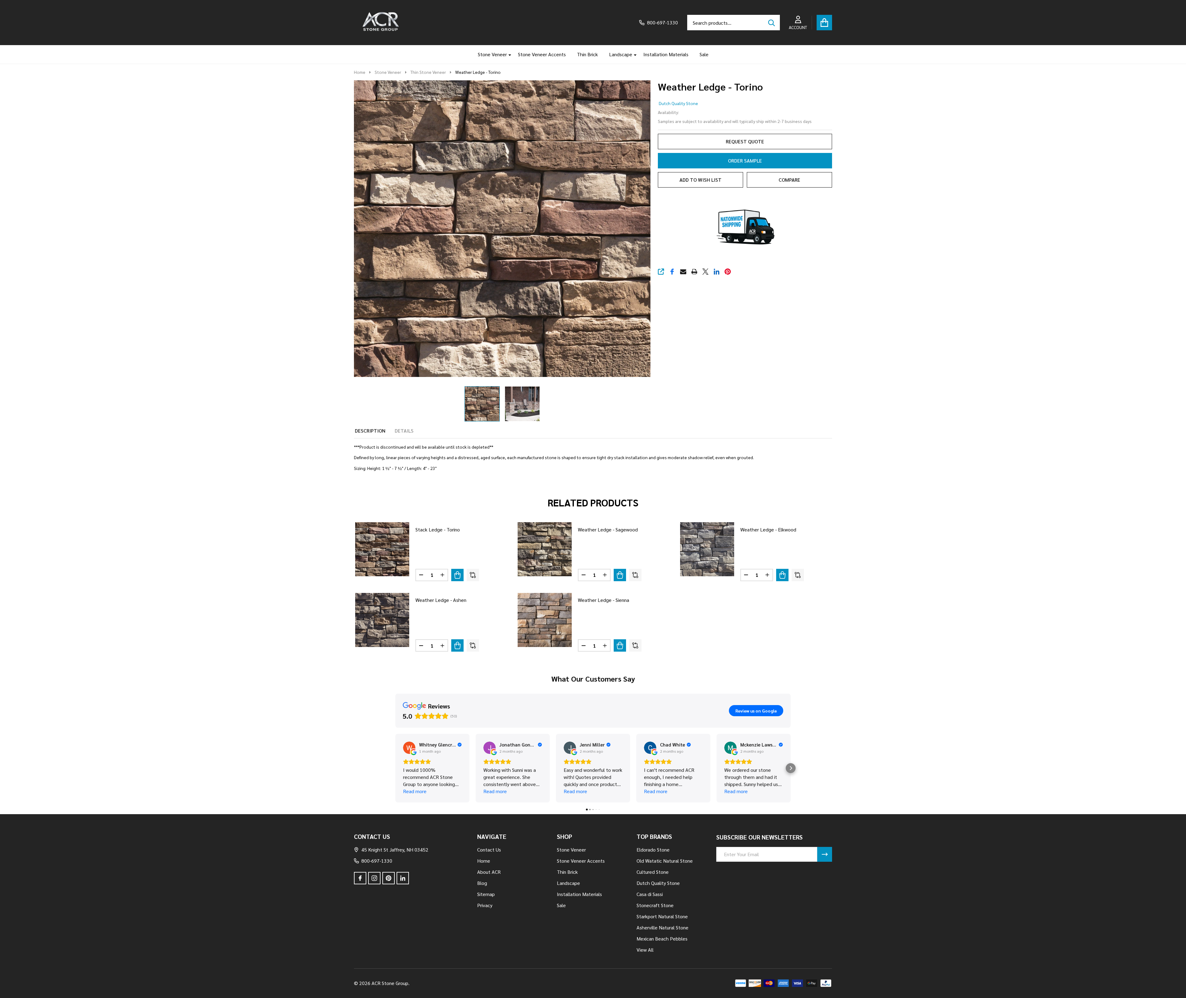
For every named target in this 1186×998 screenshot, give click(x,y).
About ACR (489, 872)
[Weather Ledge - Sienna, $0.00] (545, 620)
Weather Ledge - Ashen (440, 600)
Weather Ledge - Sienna (603, 600)
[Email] (683, 272)
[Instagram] (374, 878)
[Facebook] (672, 272)
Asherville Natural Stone (662, 927)
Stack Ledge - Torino (437, 529)
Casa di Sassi (650, 894)
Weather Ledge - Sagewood (608, 529)
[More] (507, 54)
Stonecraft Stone (655, 905)
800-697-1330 (376, 860)
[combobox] (733, 22)
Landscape (620, 54)
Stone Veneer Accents (542, 54)
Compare (789, 179)
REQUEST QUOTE (745, 141)
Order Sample (745, 160)
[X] (705, 272)
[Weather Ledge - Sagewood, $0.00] (545, 549)
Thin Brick (587, 54)
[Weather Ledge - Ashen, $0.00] (382, 620)
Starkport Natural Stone (662, 916)
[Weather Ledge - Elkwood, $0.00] (707, 549)
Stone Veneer (492, 54)
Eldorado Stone (653, 849)
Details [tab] (404, 430)
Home (359, 72)
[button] (395, 768)
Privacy (484, 905)
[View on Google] (409, 748)
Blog (482, 883)
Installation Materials (665, 54)
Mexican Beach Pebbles (662, 938)
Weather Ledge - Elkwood (768, 529)
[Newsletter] (824, 854)
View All (645, 949)
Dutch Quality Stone (678, 103)
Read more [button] (415, 791)
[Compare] (473, 575)
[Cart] (824, 22)
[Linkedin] (716, 272)
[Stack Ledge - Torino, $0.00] (382, 549)
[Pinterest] (728, 272)
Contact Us (489, 849)
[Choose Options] (457, 575)
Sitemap (486, 894)
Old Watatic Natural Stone (665, 860)
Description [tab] (370, 430)
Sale (704, 54)
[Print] (694, 272)
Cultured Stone (653, 872)
